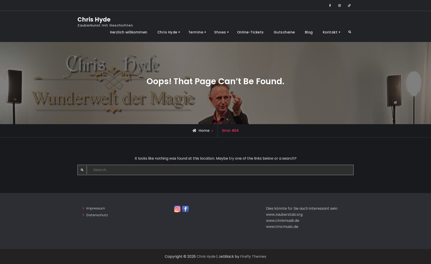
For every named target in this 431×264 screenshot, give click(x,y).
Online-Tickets (250, 32)
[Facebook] (185, 208)
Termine (195, 32)
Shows (220, 32)
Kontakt (330, 32)
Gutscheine (284, 32)
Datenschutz (97, 215)
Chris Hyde (93, 19)
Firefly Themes (253, 256)
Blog (309, 32)
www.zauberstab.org (284, 214)
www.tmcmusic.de (282, 226)
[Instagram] (177, 208)
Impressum (95, 208)
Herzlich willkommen (128, 32)
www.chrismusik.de (282, 220)
